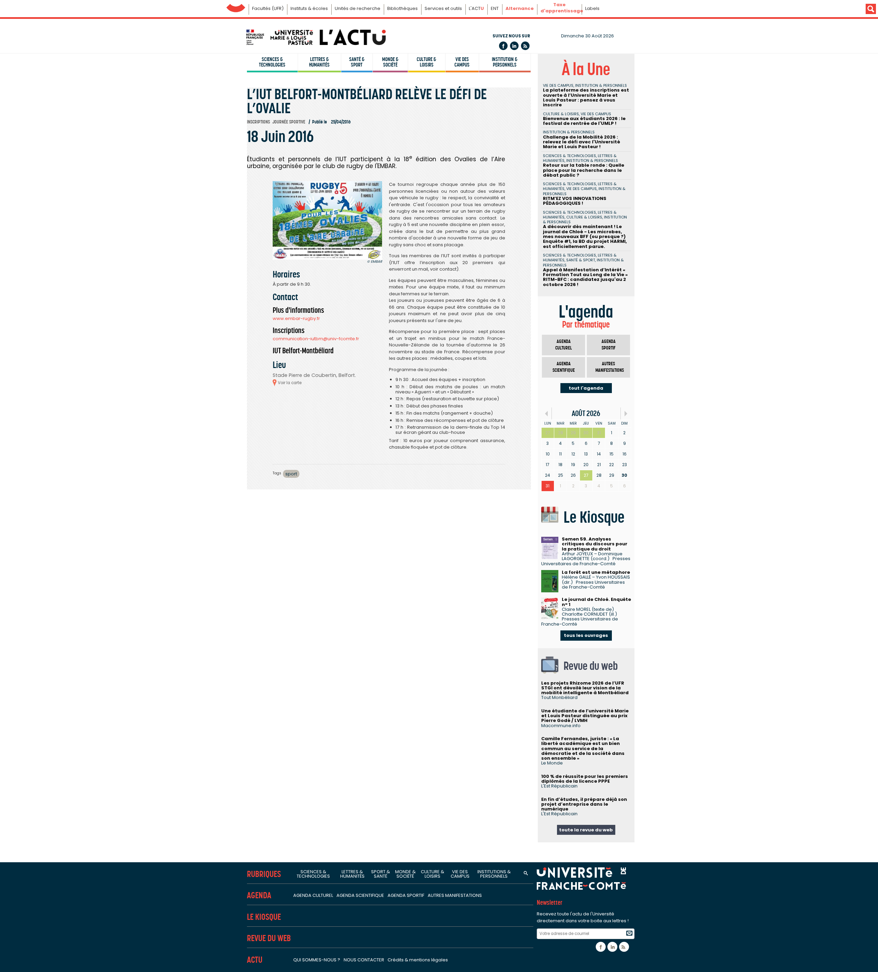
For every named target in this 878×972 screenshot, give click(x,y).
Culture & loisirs (426, 62)
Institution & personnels (505, 62)
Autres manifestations (609, 367)
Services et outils (443, 8)
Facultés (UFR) (268, 8)
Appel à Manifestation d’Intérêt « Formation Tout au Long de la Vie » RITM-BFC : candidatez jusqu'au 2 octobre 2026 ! (585, 277)
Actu (254, 960)
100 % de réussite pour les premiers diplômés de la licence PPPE (584, 778)
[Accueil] (315, 37)
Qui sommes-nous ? (316, 960)
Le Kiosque (264, 917)
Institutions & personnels (494, 873)
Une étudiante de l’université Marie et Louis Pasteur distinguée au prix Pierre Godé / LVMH (585, 716)
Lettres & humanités (319, 62)
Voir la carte (289, 383)
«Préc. (546, 413)
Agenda (259, 895)
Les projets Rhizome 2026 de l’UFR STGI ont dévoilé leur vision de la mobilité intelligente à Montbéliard (585, 688)
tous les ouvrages (586, 635)
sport (291, 474)
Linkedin (514, 46)
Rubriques (264, 874)
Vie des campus (462, 62)
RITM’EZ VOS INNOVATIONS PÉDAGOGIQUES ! (574, 200)
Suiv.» (625, 413)
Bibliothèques (402, 8)
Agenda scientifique (564, 367)
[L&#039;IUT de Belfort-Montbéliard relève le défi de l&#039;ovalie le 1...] (327, 220)
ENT (495, 8)
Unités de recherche (357, 8)
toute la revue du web (586, 830)
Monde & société (390, 62)
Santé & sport (357, 62)
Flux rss (525, 46)
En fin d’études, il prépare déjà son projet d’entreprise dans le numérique (584, 804)
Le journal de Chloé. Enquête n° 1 (596, 601)
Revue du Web (269, 938)
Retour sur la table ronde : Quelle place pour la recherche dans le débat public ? (583, 170)
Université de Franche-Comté (236, 6)
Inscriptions (258, 122)
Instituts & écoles (309, 8)
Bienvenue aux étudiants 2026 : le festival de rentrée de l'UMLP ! (584, 121)
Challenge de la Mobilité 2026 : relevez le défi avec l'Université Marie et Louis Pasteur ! (581, 142)
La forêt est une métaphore (596, 572)
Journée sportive (288, 122)
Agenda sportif (609, 345)
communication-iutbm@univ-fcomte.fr (316, 338)
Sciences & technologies (272, 62)
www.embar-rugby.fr (296, 318)
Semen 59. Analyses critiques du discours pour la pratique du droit (594, 544)
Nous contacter (364, 960)
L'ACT (476, 8)
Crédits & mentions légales (418, 960)
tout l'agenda (586, 388)
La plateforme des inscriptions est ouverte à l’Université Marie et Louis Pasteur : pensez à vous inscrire (586, 97)
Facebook (503, 46)
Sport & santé (380, 873)
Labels (592, 8)
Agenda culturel (563, 345)
